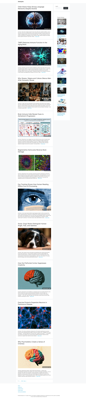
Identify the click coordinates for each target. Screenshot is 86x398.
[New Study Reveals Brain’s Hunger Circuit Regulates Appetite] (61, 51)
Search (57, 6)
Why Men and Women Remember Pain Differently (61, 75)
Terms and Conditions (22, 391)
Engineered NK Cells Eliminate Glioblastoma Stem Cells (61, 36)
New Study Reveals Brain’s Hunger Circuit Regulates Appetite (61, 56)
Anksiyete (21, 1)
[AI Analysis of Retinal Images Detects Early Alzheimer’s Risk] (61, 109)
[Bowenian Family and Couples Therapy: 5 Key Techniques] (61, 41)
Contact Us (20, 387)
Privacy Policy (20, 390)
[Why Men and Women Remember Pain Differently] (61, 71)
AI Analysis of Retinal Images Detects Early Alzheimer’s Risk (61, 114)
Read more (37, 36)
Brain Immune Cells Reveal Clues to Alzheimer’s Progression (31, 115)
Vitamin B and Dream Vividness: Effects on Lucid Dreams (61, 95)
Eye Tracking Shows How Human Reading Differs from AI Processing (33, 185)
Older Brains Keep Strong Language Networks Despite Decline (31, 8)
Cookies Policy (20, 388)
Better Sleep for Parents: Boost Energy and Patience (61, 26)
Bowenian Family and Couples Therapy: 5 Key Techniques (61, 46)
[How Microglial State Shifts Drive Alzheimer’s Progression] (61, 81)
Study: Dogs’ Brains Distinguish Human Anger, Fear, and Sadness (32, 224)
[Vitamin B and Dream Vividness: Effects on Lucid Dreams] (61, 91)
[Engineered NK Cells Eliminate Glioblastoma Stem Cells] (61, 31)
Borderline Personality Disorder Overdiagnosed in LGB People (61, 65)
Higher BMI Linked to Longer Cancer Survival (61, 105)
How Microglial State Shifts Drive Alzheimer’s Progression (61, 85)
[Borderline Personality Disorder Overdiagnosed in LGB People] (61, 61)
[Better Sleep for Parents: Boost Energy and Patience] (61, 22)
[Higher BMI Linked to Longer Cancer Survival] (61, 100)
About (19, 385)
